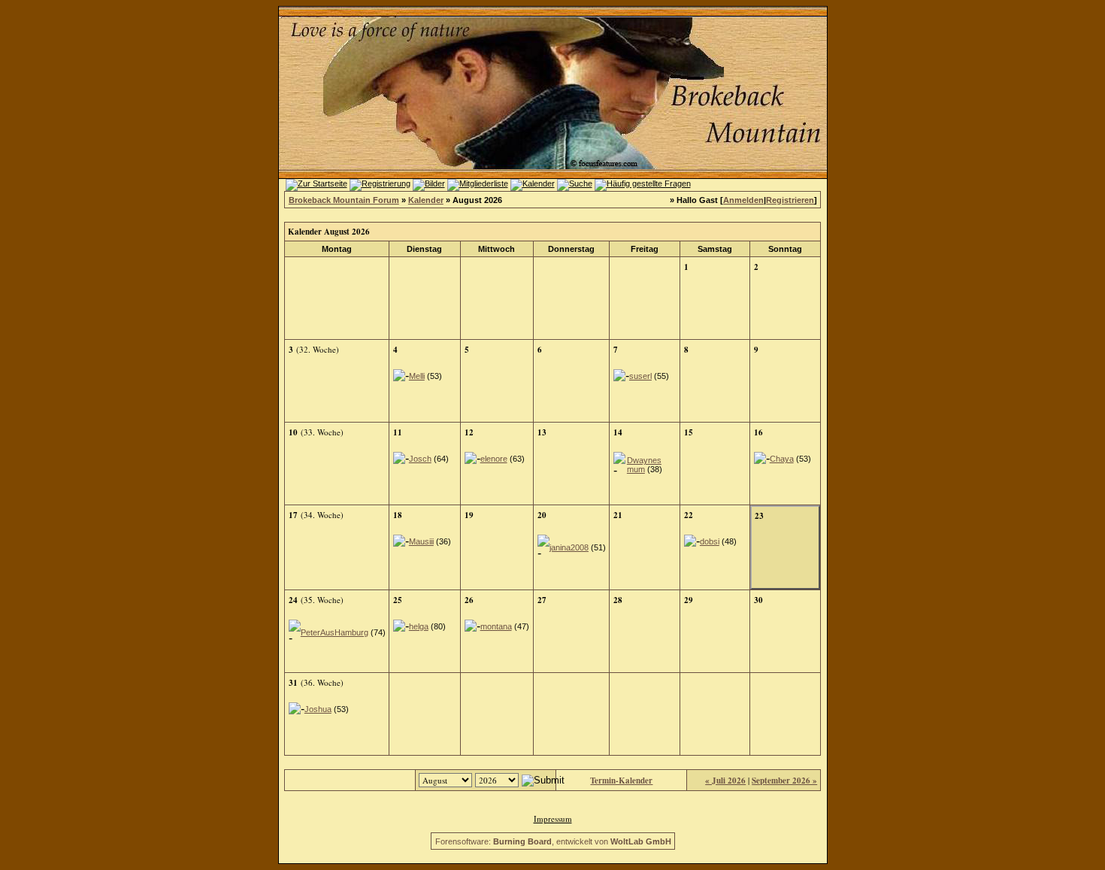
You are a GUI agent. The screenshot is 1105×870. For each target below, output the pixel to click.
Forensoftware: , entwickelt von (553, 841)
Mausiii (421, 541)
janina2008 (569, 547)
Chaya (782, 458)
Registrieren (790, 200)
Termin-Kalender (621, 781)
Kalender (426, 200)
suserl (640, 375)
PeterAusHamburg (334, 632)
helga (418, 626)
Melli (417, 375)
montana (496, 626)
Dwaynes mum (644, 465)
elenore (493, 458)
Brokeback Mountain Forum (344, 200)
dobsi (709, 541)
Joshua (318, 709)
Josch (420, 458)
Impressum (553, 818)
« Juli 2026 (725, 781)
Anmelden (743, 200)
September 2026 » (784, 781)
